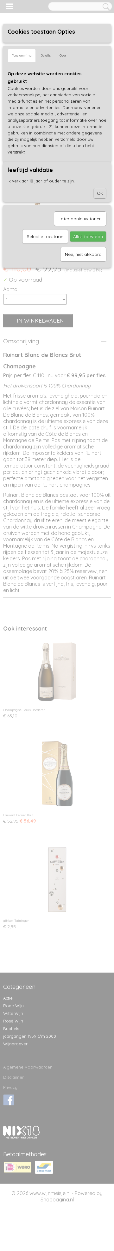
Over (63, 55)
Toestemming (22, 55)
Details (46, 55)
